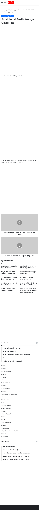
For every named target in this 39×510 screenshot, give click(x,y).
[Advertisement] (19, 47)
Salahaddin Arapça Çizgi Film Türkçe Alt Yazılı (28, 267)
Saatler (4, 411)
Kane (3, 417)
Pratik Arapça (12, 10)
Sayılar (4, 391)
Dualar (4, 380)
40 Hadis (5, 436)
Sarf (3, 365)
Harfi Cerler (5, 400)
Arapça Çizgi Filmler (12, 12)
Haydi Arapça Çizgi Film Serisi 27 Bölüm (9, 267)
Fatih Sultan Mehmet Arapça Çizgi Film (27, 278)
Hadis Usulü (5, 428)
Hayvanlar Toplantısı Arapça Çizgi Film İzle (8, 272)
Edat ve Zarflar (6, 371)
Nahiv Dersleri (6, 414)
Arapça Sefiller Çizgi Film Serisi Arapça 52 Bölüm (28, 284)
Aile (3, 402)
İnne (3, 419)
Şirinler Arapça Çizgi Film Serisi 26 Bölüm (9, 284)
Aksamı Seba (6, 383)
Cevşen (4, 425)
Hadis (4, 374)
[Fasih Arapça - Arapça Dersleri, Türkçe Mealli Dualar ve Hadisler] (11, 2)
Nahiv (4, 368)
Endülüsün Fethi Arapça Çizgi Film (28, 272)
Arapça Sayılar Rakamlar (9, 394)
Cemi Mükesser (6, 408)
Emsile (4, 385)
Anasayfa (5, 10)
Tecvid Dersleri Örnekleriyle (10, 431)
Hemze (4, 397)
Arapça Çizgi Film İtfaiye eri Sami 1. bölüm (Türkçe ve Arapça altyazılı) (28, 290)
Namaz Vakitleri (6, 405)
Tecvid (4, 377)
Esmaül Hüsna (6, 422)
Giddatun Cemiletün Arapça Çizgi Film (8, 289)
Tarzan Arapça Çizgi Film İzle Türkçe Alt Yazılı (9, 278)
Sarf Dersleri (6, 388)
